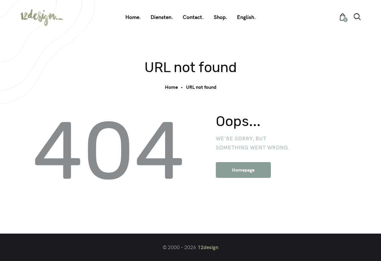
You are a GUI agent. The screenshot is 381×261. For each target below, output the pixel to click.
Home (171, 87)
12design (208, 247)
